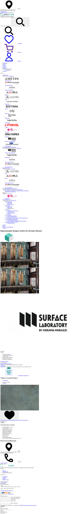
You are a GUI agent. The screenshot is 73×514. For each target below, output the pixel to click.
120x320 (4, 383)
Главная (4, 224)
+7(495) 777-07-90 (4, 12)
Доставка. (2, 364)
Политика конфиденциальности (6, 490)
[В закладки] (9, 415)
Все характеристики (4, 361)
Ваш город (13, 499)
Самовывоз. (2, 365)
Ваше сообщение (14, 503)
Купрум (4, 228)
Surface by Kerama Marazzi (8, 227)
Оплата (4, 478)
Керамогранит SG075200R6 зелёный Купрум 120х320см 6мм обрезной (14, 420)
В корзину (2, 422)
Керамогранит (5, 471)
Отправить (3, 506)
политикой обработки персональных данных (27, 505)
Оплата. (2, 366)
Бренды (4, 470)
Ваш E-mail (13, 500)
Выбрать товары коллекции (5, 363)
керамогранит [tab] (5, 380)
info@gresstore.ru (3, 11)
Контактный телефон (15, 498)
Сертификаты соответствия (23, 375)
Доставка (4, 477)
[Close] (4, 73)
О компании (5, 476)
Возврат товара (6, 479)
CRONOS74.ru (11, 493)
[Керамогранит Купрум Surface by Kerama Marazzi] (19, 267)
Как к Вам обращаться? (15, 497)
